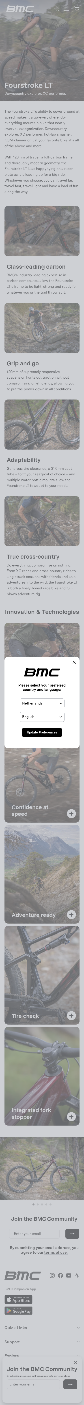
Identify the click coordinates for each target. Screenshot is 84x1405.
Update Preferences (42, 732)
